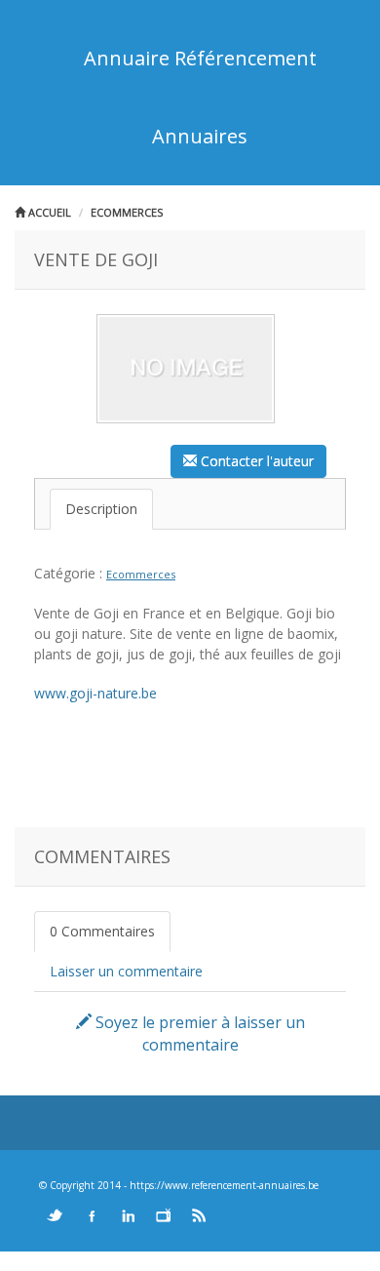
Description (101, 508)
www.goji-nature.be (95, 693)
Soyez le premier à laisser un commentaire (198, 1033)
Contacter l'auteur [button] (255, 461)
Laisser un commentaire (126, 971)
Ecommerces (127, 212)
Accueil (48, 212)
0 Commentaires (102, 931)
